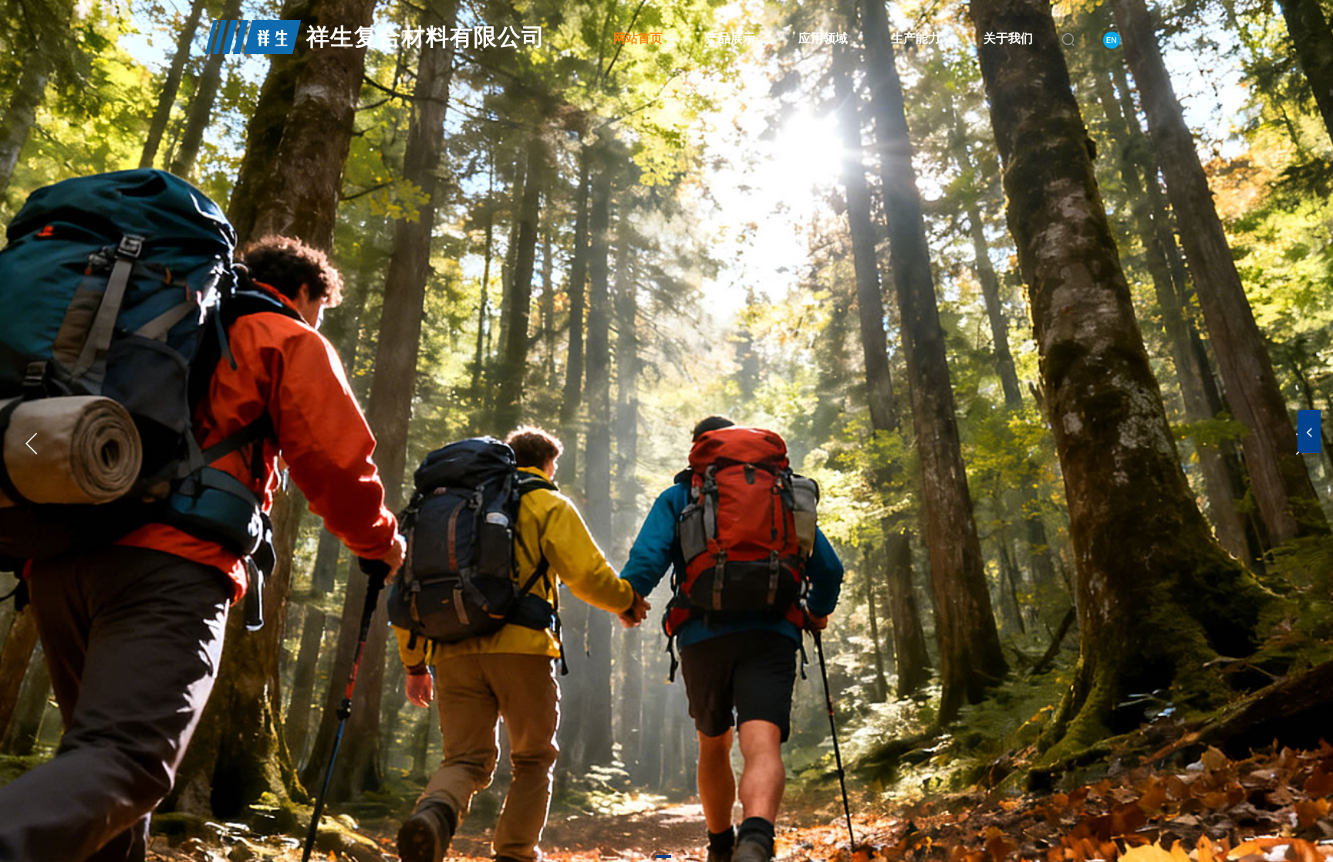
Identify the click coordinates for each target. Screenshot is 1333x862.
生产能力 (915, 38)
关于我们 (1008, 38)
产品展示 (730, 38)
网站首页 (638, 38)
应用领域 (823, 38)
